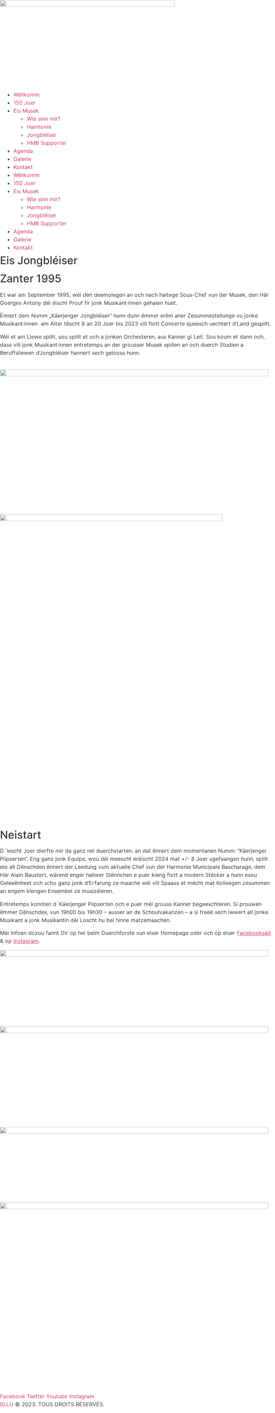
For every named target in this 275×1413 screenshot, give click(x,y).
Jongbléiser (41, 134)
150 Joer (24, 102)
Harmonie (39, 126)
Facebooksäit (254, 932)
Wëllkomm (26, 94)
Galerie (22, 159)
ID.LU (6, 1404)
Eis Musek (26, 110)
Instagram (26, 941)
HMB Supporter (46, 142)
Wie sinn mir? (43, 118)
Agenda (23, 151)
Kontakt (23, 167)
